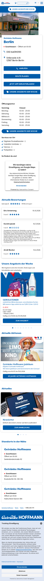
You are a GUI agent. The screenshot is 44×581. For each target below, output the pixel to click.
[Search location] (23, 3)
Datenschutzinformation (22, 182)
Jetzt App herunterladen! (22, 84)
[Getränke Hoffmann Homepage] (22, 517)
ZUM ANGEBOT (22, 321)
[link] (22, 59)
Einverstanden (21, 186)
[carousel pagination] (12, 328)
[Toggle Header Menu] (41, 3)
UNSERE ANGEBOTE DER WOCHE (23, 9)
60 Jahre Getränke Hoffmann (22, 376)
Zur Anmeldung (22, 427)
